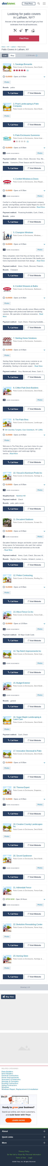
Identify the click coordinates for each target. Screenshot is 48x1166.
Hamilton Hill (21, 496)
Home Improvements (10, 1077)
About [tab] (5, 1131)
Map (12, 55)
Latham (13, 47)
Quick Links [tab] (7, 1137)
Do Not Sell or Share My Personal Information (24, 1154)
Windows (37, 235)
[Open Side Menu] (44, 3)
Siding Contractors (9, 1085)
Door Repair (38, 182)
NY (8, 47)
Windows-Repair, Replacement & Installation (20, 1089)
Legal (30, 1158)
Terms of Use (21, 1158)
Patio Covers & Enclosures (23, 67)
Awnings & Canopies (10, 1081)
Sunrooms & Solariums (11, 1079)
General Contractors (10, 1075)
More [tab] (4, 1143)
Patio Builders (7, 1072)
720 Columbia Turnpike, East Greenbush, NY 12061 (24, 430)
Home (3, 47)
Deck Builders (39, 67)
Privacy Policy (24, 1151)
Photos (6, 82)
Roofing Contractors (10, 1083)
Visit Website (35, 93)
